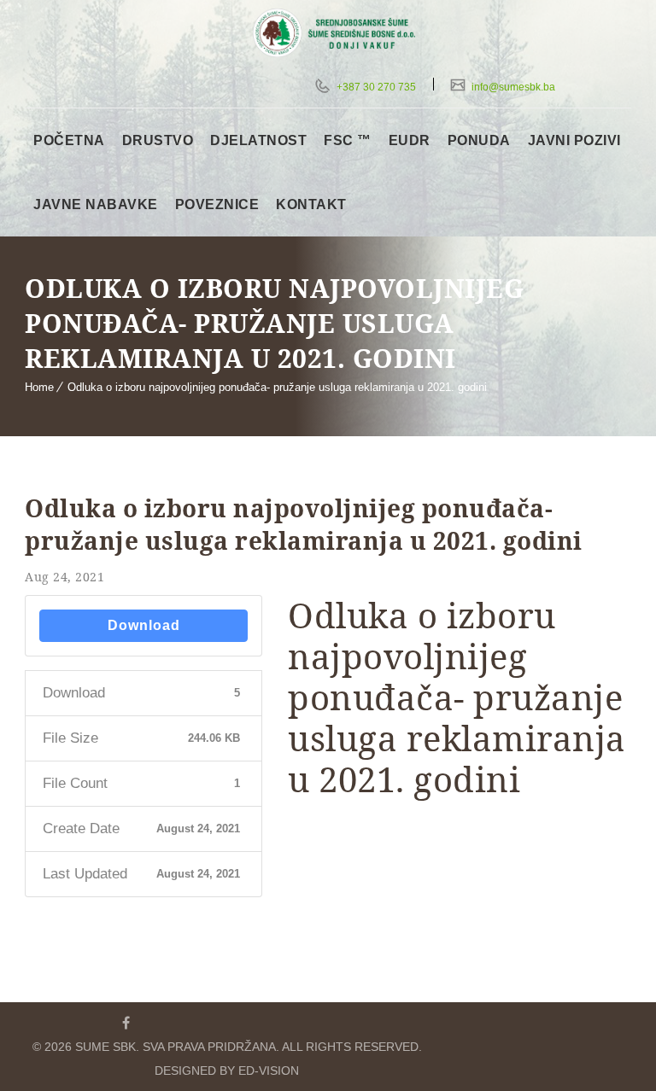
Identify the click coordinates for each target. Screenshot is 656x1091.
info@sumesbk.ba (512, 87)
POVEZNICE (217, 204)
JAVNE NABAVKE (95, 204)
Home (39, 387)
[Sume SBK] (343, 33)
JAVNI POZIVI (574, 140)
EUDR (409, 140)
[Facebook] (126, 1023)
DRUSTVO (158, 140)
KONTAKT (311, 204)
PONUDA (479, 140)
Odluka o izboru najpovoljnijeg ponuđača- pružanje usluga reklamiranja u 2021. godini (277, 387)
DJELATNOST (258, 140)
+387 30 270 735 (375, 87)
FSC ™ (348, 140)
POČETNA (69, 140)
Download (144, 625)
